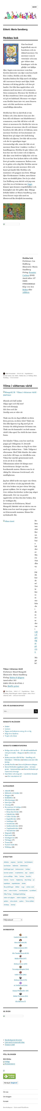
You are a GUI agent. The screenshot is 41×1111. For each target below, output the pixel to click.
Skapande (8, 833)
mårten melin (30, 887)
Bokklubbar (9, 798)
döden (16, 376)
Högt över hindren (11, 733)
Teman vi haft (10, 1045)
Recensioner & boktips (13, 807)
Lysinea (7, 729)
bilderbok (15, 866)
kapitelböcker (16, 883)
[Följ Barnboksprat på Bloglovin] (20, 1082)
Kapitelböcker (29, 373)
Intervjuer (8, 802)
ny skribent (33, 890)
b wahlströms (19, 873)
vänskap (6, 905)
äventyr (13, 905)
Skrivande (8, 835)
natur (5, 890)
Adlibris (26, 292)
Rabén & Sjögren (17, 678)
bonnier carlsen (7, 376)
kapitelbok (7, 883)
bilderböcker (24, 866)
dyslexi (31, 873)
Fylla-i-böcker (11, 816)
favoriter (28, 876)
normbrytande (23, 890)
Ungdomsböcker (12, 828)
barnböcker (7, 866)
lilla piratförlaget (8, 887)
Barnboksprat (7, 1107)
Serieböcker (10, 824)
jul (33, 880)
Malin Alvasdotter (10, 373)
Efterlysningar (10, 800)
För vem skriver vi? (15, 776)
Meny (34, 7)
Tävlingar (8, 840)
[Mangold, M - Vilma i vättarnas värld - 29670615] (20, 394)
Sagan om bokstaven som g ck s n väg (18, 731)
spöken (6, 901)
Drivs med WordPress (21, 1107)
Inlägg (7, 1061)
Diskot (7, 726)
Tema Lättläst (30, 901)
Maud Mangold (13, 693)
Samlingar (10, 821)
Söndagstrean (10, 838)
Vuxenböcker (11, 831)
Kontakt (5, 1101)
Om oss (5, 1092)
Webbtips (8, 847)
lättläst (17, 887)
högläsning (19, 880)
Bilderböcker (11, 809)
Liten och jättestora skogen (27, 764)
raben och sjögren (9, 897)
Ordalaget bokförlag (19, 894)
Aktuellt (7, 791)
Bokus (25, 290)
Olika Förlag (7, 894)
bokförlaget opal (9, 869)
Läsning (7, 805)
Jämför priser (13, 686)
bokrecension (20, 869)
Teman (7, 842)
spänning (31, 897)
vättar (29, 693)
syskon (21, 901)
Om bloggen (7, 1096)
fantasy (22, 876)
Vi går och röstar (11, 736)
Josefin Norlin (10, 764)
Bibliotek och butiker (12, 793)
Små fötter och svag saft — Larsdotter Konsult (21, 774)
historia (6, 880)
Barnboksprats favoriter (13, 1040)
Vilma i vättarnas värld (17, 386)
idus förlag (28, 880)
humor (12, 880)
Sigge (29, 184)
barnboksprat (29, 862)
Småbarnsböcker (12, 826)
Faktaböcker (10, 814)
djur (13, 376)
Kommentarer (10, 1064)
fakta (16, 876)
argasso (13, 862)
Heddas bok (10, 38)
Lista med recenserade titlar (15, 1042)
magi (22, 887)
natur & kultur (13, 890)
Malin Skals (9, 691)
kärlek (24, 883)
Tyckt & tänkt (9, 845)
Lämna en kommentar (19, 695)
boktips (28, 869)
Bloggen (8, 795)
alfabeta (6, 862)
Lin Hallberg (29, 376)
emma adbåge (8, 876)
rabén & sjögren (22, 693)
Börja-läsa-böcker (12, 812)
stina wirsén (13, 901)
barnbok (20, 862)
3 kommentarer (14, 378)
